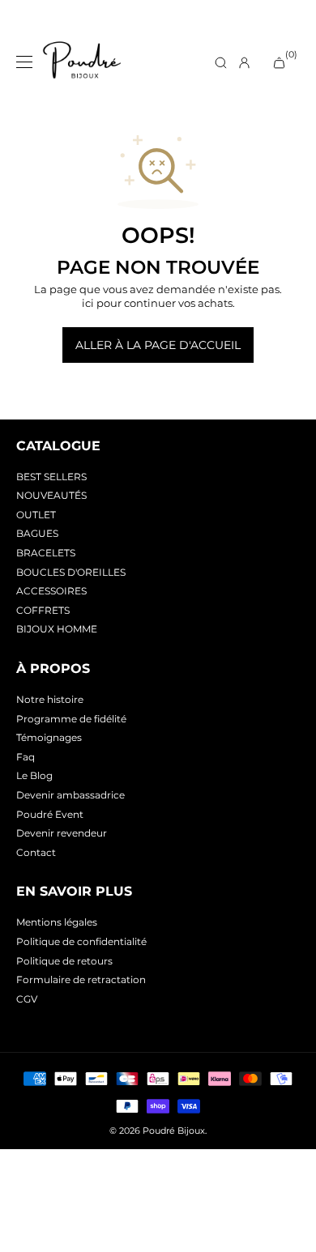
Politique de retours (64, 961)
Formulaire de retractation (81, 979)
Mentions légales (56, 922)
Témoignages (49, 737)
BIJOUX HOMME (56, 629)
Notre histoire (49, 699)
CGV (26, 999)
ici (88, 302)
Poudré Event (49, 814)
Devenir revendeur (61, 833)
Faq (25, 757)
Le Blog (34, 775)
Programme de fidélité (71, 719)
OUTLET (36, 515)
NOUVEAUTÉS (51, 495)
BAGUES (37, 533)
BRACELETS (45, 553)
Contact (36, 852)
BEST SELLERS (51, 477)
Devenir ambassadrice (70, 795)
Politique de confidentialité (81, 941)
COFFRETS (43, 610)
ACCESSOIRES (51, 591)
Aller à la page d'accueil (158, 345)
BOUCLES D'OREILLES (71, 572)
